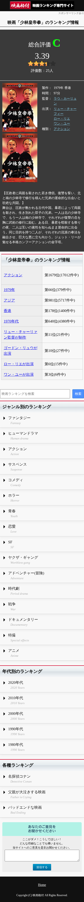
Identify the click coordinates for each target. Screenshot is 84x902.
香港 (7, 311)
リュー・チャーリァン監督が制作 (20, 334)
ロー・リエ (62, 118)
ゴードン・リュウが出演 (20, 350)
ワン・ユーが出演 (19, 374)
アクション (62, 129)
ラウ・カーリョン (65, 101)
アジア (9, 300)
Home (42, 885)
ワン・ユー (62, 123)
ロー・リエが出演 (19, 364)
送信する (42, 867)
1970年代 (11, 321)
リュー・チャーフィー (65, 111)
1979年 (9, 290)
